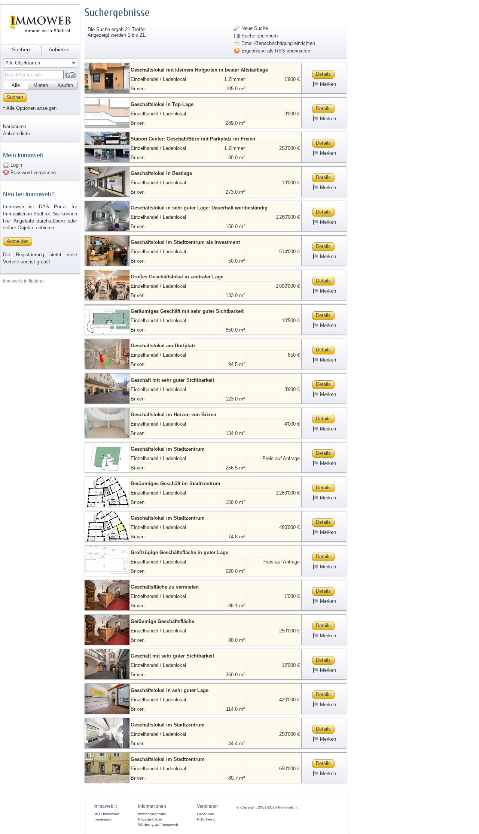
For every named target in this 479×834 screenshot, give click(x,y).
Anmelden (17, 241)
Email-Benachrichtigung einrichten (277, 43)
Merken (327, 84)
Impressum (103, 819)
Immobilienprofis (152, 814)
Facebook (205, 814)
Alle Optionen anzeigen (31, 108)
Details (323, 74)
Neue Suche (254, 28)
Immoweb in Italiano (23, 280)
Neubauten (14, 126)
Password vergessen (32, 172)
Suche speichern (259, 36)
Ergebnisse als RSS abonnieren (275, 51)
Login (15, 165)
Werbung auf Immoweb (158, 824)
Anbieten (59, 49)
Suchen (21, 49)
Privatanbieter (150, 819)
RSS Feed (206, 819)
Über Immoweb (106, 814)
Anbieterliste (16, 133)
